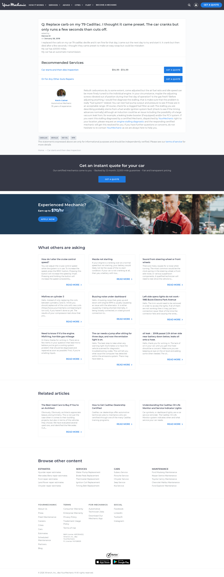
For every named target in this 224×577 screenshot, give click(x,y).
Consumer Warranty (73, 509)
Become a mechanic (106, 5)
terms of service (174, 141)
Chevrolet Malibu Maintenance (166, 482)
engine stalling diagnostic (130, 121)
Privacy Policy (70, 517)
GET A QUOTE (211, 5)
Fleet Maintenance (47, 517)
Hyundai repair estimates (49, 472)
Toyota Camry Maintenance (164, 479)
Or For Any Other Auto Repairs (57, 79)
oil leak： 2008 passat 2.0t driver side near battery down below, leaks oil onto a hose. (162, 336)
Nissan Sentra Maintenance (164, 476)
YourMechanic (166, 118)
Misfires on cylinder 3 (52, 296)
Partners (42, 544)
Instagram (119, 521)
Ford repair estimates (48, 479)
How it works (36, 5)
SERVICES (53, 5)
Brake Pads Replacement (87, 476)
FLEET (88, 5)
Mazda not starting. (102, 259)
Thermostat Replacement (87, 479)
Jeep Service (119, 482)
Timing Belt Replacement (87, 486)
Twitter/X (118, 517)
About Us (42, 509)
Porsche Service (121, 476)
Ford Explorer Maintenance (164, 486)
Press (40, 513)
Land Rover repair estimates (51, 482)
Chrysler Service (121, 479)
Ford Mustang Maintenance (164, 472)
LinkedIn (118, 513)
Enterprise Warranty (73, 513)
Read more (73, 285)
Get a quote (112, 179)
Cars (40, 529)
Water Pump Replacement (88, 472)
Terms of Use (69, 528)
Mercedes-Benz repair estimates (52, 476)
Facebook (118, 509)
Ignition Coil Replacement (88, 482)
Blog (40, 548)
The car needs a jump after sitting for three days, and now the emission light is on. (112, 336)
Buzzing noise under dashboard (109, 296)
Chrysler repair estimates (49, 486)
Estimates (43, 533)
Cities (77, 5)
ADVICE (66, 5)
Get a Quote (173, 70)
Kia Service (119, 486)
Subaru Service (121, 472)
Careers (42, 521)
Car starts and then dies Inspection (60, 70)
